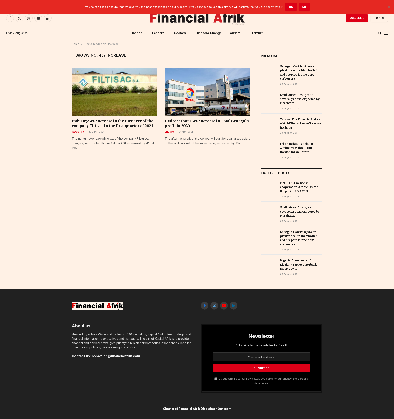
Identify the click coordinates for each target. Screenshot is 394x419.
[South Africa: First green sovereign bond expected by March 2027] (268, 99)
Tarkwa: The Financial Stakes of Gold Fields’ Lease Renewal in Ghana (300, 123)
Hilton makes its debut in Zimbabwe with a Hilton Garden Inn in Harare (296, 148)
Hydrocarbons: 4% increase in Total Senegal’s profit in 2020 (207, 123)
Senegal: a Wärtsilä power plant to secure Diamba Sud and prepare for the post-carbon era (298, 72)
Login (379, 18)
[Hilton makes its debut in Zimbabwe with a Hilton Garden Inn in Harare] (268, 148)
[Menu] (386, 33)
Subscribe (356, 18)
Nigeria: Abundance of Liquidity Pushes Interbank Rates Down (298, 265)
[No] (389, 7)
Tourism (234, 33)
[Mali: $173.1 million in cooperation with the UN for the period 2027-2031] (268, 188)
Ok (291, 6)
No (304, 6)
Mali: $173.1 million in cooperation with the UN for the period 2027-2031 (299, 187)
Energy (169, 131)
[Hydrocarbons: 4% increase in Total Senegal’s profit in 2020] (207, 92)
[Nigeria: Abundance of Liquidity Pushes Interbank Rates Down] (268, 265)
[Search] (380, 33)
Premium (257, 33)
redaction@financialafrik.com (116, 356)
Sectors (180, 33)
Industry (78, 131)
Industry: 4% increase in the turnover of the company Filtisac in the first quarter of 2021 (112, 123)
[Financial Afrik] (197, 18)
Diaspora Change (209, 33)
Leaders (158, 33)
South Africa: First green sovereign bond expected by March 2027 (300, 99)
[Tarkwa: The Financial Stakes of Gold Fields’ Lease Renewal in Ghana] (268, 124)
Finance (136, 33)
